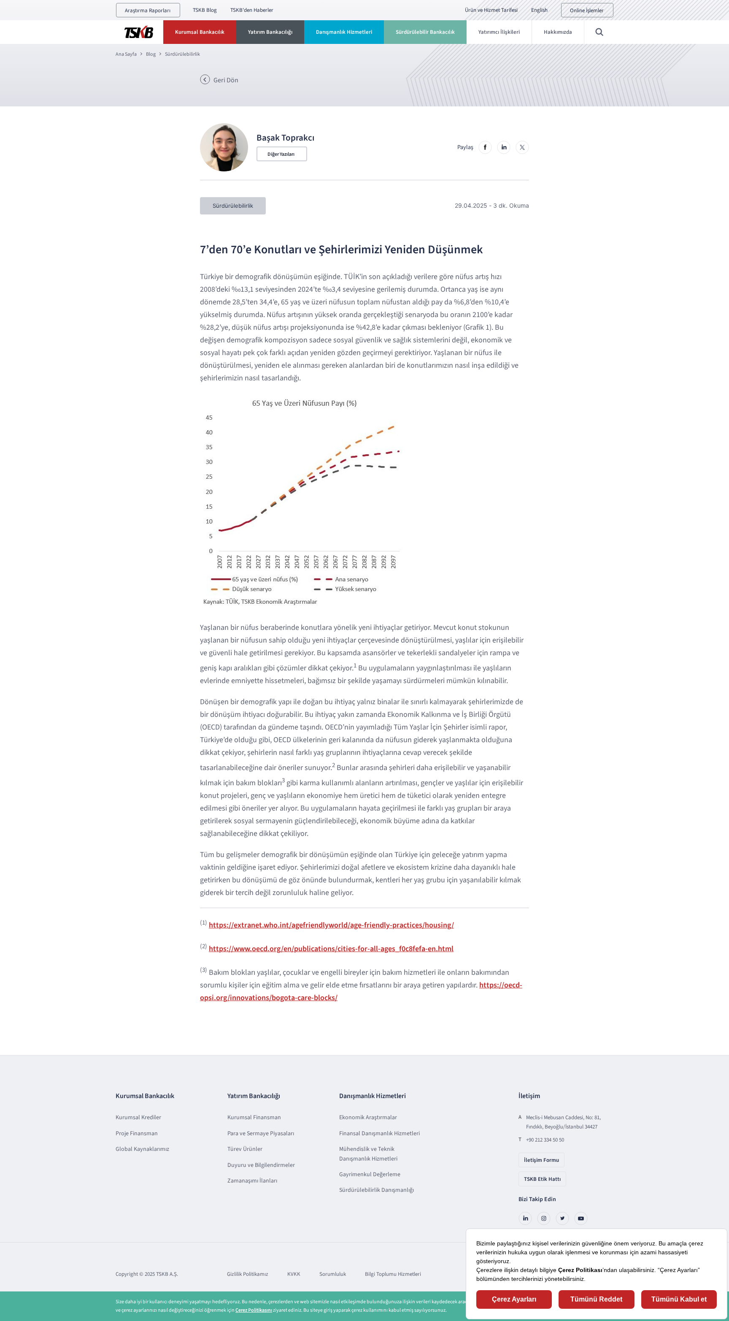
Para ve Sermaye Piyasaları (260, 1133)
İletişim (529, 1096)
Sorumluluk (332, 1274)
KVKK (293, 1274)
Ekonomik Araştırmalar (368, 1117)
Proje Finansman (137, 1133)
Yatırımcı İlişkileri (499, 32)
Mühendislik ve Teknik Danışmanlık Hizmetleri (368, 1154)
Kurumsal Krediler (138, 1117)
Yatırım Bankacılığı (270, 32)
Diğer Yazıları (280, 154)
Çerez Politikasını (253, 1310)
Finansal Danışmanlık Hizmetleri (379, 1133)
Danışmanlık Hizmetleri (344, 32)
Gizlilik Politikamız (247, 1274)
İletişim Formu (541, 1160)
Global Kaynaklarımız (142, 1149)
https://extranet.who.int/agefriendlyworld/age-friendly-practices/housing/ (331, 925)
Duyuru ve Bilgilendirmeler (261, 1165)
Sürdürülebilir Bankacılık (425, 32)
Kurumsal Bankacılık (199, 32)
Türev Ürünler (244, 1149)
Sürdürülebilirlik (182, 54)
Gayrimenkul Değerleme (369, 1174)
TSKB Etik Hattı (542, 1179)
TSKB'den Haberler (251, 10)
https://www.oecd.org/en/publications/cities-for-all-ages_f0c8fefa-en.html (331, 949)
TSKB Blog (205, 10)
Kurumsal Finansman (254, 1117)
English (539, 10)
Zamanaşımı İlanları (252, 1181)
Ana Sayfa (126, 54)
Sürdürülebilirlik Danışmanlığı (376, 1190)
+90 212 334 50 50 (545, 1140)
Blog (151, 54)
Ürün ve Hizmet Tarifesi (491, 10)
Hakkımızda (558, 32)
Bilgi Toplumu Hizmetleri (393, 1274)
